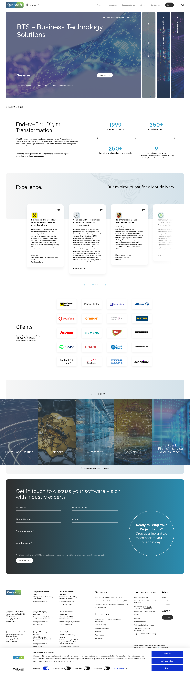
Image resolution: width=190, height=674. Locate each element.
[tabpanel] (45, 239)
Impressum (164, 647)
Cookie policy (152, 647)
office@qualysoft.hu (40, 622)
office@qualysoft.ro (40, 644)
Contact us (155, 5)
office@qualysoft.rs (13, 639)
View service (105, 75)
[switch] (67, 668)
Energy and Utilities (102, 628)
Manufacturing (100, 625)
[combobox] (33, 5)
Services (100, 5)
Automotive (99, 635)
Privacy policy (139, 647)
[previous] (85, 285)
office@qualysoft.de (66, 601)
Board (164, 597)
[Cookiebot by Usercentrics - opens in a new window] (18, 669)
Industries (113, 5)
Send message (24, 560)
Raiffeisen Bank (140, 622)
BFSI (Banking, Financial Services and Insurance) (108, 620)
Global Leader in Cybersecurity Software (145, 602)
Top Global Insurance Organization (142, 629)
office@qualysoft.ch (40, 601)
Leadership (166, 601)
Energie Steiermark (141, 597)
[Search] (182, 5)
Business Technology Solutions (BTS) (108, 597)
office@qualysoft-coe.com (69, 646)
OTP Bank (138, 615)
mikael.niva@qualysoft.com (69, 622)
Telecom (98, 632)
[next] (105, 285)
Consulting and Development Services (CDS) (111, 604)
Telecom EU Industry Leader (144, 625)
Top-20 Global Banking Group (145, 634)
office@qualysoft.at (13, 619)
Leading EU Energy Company (144, 611)
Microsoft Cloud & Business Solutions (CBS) (111, 601)
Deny (167, 668)
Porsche (137, 618)
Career (169, 5)
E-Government (100, 608)
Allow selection (167, 661)
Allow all (167, 654)
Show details (119, 668)
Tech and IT (99, 638)
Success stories (128, 5)
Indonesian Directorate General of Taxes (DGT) (143, 607)
